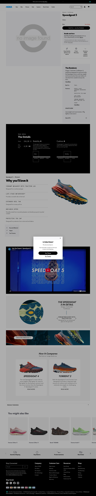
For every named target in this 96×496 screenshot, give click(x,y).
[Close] (60, 238)
